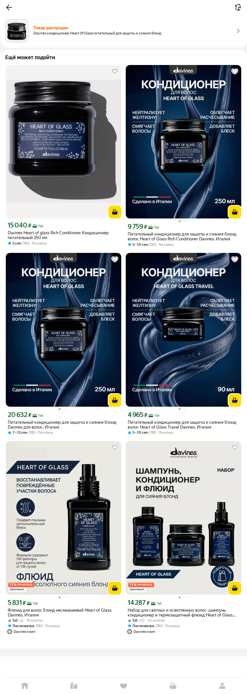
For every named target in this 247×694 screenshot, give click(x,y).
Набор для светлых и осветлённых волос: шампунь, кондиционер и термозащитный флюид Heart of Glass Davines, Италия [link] (180, 612)
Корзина (173, 686)
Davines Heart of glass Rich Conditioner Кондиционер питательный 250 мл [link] (58, 235)
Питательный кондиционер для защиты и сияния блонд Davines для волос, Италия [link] (62, 425)
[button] (9, 7)
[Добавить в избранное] (115, 71)
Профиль (222, 686)
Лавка (74, 686)
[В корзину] (115, 212)
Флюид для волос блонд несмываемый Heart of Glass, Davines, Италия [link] (60, 612)
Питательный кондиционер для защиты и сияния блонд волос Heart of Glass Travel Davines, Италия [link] (182, 425)
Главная (25, 686)
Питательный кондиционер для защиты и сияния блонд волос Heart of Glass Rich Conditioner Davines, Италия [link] (182, 236)
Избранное (123, 686)
